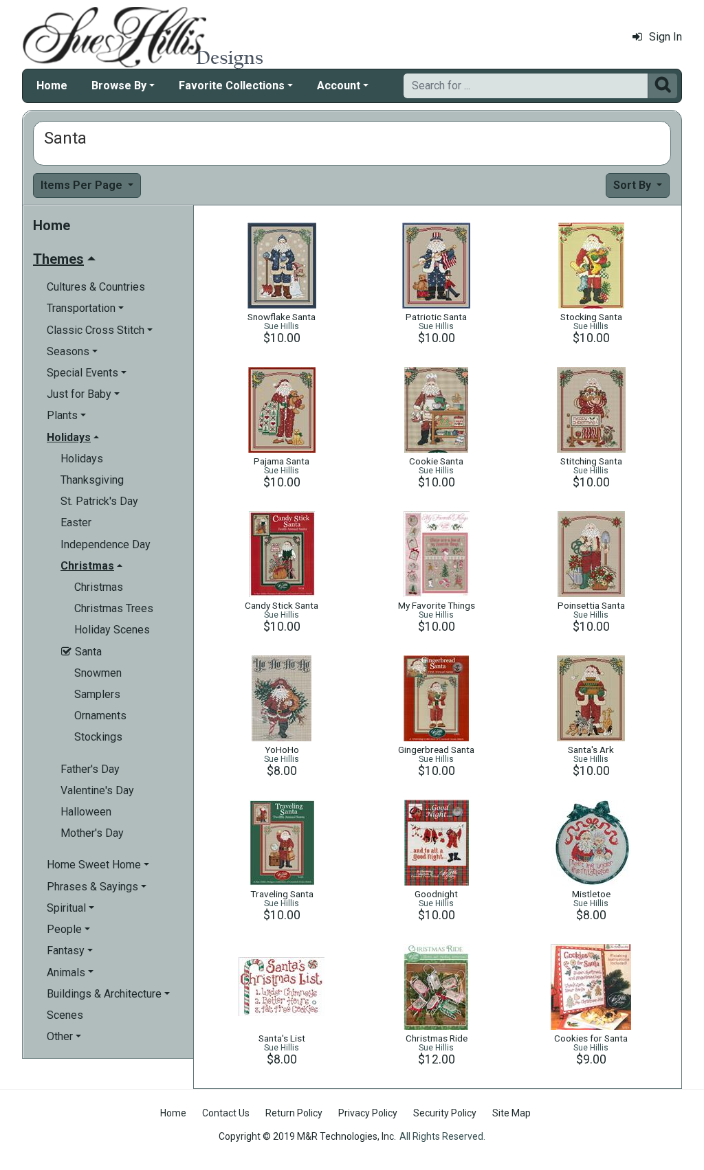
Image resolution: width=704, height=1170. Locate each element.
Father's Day (90, 769)
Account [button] (338, 85)
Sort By (633, 185)
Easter (75, 522)
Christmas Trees (113, 608)
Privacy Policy (367, 1112)
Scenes (65, 1015)
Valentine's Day (97, 790)
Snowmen (98, 672)
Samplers (97, 694)
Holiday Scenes (112, 629)
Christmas (98, 587)
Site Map (511, 1112)
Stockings (98, 736)
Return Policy (293, 1112)
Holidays (81, 458)
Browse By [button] (118, 85)
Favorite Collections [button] (232, 85)
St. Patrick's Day (99, 501)
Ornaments (100, 715)
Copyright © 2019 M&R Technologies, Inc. (307, 1136)
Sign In (665, 36)
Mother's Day (92, 833)
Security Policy (444, 1112)
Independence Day (105, 544)
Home (51, 85)
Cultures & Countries (96, 286)
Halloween (85, 811)
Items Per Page (83, 185)
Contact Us (226, 1112)
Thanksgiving (92, 479)
